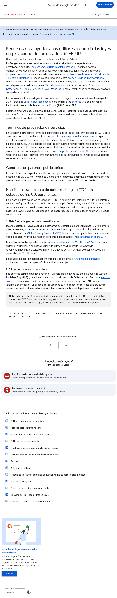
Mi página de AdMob (66, 34)
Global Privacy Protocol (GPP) (44, 233)
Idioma (11, 588)
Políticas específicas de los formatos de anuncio (35, 454)
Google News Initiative (35, 89)
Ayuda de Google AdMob (63, 5)
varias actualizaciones (36, 101)
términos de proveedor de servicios (75, 136)
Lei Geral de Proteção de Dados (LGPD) (30, 495)
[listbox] (15, 592)
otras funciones (20, 78)
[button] (5, 5)
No (65, 345)
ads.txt (57, 89)
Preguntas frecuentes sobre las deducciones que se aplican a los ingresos (48, 474)
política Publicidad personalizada (86, 78)
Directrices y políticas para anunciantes (30, 488)
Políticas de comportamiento (25, 441)
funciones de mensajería (87, 258)
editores (76, 101)
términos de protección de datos (66, 151)
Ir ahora (9, 573)
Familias (14, 461)
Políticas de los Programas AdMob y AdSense (31, 413)
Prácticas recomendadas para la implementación (35, 448)
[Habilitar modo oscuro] (29, 592)
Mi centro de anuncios (82, 74)
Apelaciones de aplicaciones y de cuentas (32, 434)
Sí (50, 345)
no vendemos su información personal (53, 67)
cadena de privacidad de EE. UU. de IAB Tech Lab (74, 242)
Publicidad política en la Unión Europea (30, 501)
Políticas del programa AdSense (27, 427)
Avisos (32, 14)
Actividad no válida (20, 468)
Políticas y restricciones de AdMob (28, 421)
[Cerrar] (114, 29)
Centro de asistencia (14, 14)
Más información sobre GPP (90, 236)
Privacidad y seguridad (22, 481)
